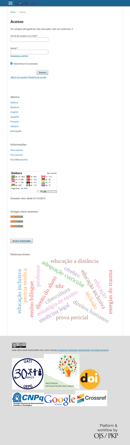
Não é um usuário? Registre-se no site (28, 77)
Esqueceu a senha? (19, 55)
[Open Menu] (10, 3)
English (14, 111)
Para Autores (16, 154)
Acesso (42, 72)
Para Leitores (16, 150)
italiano (14, 126)
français (14, 121)
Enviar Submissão (22, 240)
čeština (14, 102)
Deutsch (14, 107)
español (14, 116)
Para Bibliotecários (19, 159)
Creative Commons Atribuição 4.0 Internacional (83, 349)
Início (13, 12)
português (16, 130)
